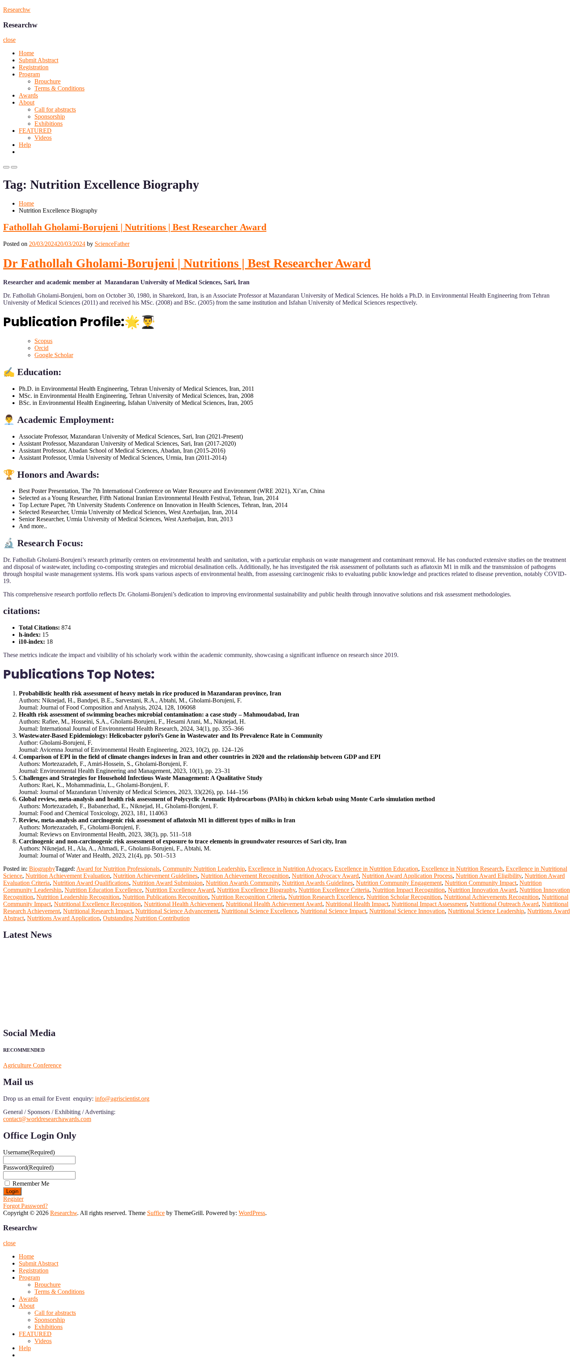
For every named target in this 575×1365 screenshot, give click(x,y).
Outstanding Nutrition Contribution (146, 918)
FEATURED (35, 130)
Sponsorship (49, 116)
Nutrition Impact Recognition (408, 890)
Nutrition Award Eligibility (488, 875)
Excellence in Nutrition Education (376, 868)
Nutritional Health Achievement (183, 904)
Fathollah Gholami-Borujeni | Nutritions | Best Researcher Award (134, 227)
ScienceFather (112, 243)
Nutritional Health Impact (356, 904)
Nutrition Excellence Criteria (333, 890)
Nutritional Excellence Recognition (97, 904)
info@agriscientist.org (122, 1098)
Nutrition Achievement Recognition (245, 875)
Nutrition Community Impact (480, 882)
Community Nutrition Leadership (204, 868)
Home (26, 53)
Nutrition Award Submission (167, 882)
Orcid (41, 348)
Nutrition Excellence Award (179, 890)
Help (25, 144)
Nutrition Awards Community (242, 882)
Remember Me (31, 1183)
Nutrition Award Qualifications (91, 882)
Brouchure (47, 81)
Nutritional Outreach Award (504, 904)
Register (13, 1198)
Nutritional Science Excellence (259, 911)
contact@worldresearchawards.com (47, 1119)
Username (29, 1152)
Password (28, 1167)
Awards (28, 95)
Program (29, 74)
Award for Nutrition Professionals (118, 868)
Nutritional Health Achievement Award (274, 904)
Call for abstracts (55, 109)
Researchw (17, 9)
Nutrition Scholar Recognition (404, 897)
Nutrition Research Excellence (325, 897)
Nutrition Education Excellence (103, 890)
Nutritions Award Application (63, 918)
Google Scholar (53, 355)
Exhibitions (48, 123)
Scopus (43, 341)
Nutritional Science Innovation (407, 911)
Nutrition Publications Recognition (165, 897)
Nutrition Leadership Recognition (77, 897)
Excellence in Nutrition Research (462, 868)
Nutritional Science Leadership (486, 911)
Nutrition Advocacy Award (325, 875)
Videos (43, 137)
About (26, 102)
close (9, 39)
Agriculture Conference (32, 1065)
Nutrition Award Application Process (407, 875)
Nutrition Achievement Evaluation (67, 875)
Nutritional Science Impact (333, 911)
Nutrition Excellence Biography (256, 890)
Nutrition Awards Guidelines (317, 882)
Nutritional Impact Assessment (429, 904)
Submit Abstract (38, 60)
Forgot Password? (25, 1205)
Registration (34, 67)
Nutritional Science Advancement (176, 911)
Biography (42, 868)
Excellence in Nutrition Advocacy (289, 868)
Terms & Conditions (59, 88)
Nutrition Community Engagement (399, 882)
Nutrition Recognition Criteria (248, 897)
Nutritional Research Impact (97, 911)
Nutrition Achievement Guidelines (155, 875)
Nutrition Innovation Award (482, 890)
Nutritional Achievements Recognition (491, 897)
